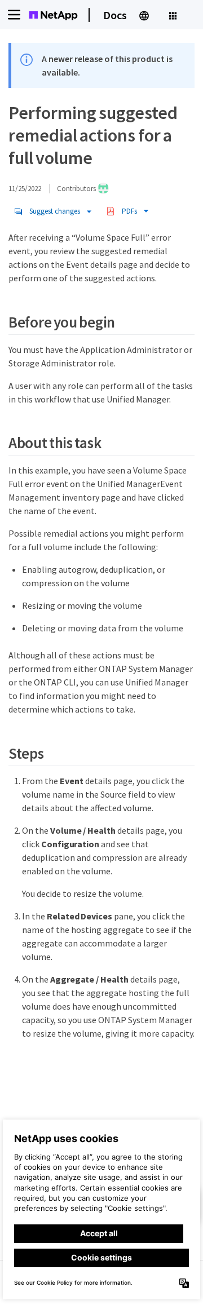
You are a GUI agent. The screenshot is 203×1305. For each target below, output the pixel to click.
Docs (115, 15)
